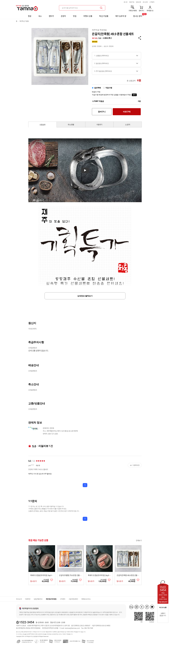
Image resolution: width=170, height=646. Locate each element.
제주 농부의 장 (120, 16)
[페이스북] (147, 607)
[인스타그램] (136, 607)
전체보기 (139, 540)
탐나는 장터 (137, 15)
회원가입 (131, 2)
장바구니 (101, 111)
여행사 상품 (87, 16)
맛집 (74, 16)
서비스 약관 (62, 634)
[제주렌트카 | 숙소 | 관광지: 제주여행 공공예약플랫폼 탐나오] (27, 7)
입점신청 (138, 2)
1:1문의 (127, 124)
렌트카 (51, 16)
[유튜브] (142, 607)
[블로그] (131, 607)
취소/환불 (71, 124)
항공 (29, 16)
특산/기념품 (103, 16)
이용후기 (99, 124)
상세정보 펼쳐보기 (85, 296)
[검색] (101, 8)
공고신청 (145, 2)
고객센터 (151, 2)
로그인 (125, 2)
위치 (134, 95)
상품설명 (42, 124)
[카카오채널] (152, 607)
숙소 (40, 16)
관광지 (63, 16)
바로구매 (127, 111)
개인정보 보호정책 (52, 634)
